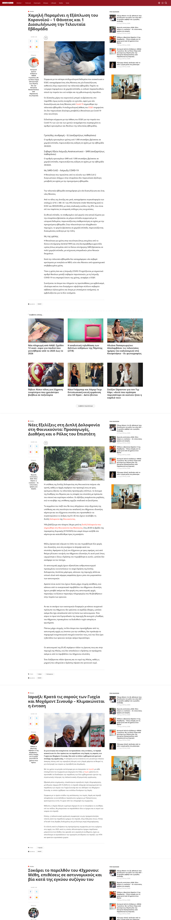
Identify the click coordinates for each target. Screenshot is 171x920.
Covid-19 (79, 104)
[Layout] (8, 3)
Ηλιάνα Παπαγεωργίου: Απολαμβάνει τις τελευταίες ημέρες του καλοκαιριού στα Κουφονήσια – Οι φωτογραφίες (124, 349)
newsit (39, 304)
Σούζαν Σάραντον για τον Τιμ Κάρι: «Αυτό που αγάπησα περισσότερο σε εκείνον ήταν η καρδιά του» (124, 393)
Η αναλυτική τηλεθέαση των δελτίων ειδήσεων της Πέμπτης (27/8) (85, 348)
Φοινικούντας (69, 519)
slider (40, 674)
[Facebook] (30, 41)
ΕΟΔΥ (90, 107)
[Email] (36, 47)
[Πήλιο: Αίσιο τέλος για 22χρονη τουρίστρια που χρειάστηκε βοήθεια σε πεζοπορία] (46, 375)
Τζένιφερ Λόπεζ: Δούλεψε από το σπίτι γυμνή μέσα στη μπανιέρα (128, 63)
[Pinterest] (30, 47)
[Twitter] (36, 41)
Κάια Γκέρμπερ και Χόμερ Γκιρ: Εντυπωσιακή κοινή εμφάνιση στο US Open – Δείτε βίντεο (85, 392)
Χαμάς (86, 772)
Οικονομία (41, 340)
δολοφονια (50, 674)
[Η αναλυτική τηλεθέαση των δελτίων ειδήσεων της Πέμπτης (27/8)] (85, 330)
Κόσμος (32, 692)
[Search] (166, 3)
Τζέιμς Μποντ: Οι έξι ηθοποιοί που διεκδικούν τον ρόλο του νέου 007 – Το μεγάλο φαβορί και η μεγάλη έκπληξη (129, 18)
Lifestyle (73, 384)
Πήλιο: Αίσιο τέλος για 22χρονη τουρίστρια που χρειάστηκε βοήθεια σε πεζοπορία (45, 392)
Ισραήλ (91, 769)
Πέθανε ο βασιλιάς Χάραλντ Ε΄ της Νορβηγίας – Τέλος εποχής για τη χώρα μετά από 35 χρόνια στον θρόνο (128, 40)
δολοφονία (54, 519)
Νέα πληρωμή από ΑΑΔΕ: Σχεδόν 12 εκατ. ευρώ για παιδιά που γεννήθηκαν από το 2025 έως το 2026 (46, 349)
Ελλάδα (32, 11)
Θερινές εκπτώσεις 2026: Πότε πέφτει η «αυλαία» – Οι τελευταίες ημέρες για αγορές (129, 29)
